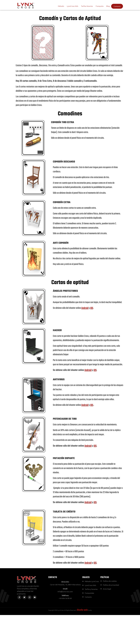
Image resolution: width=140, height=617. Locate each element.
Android (84, 308)
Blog (108, 6)
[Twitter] (24, 597)
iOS (91, 308)
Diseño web (82, 610)
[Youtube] (35, 597)
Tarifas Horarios (87, 6)
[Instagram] (30, 597)
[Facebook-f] (19, 597)
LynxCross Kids (72, 6)
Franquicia (99, 6)
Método (61, 6)
